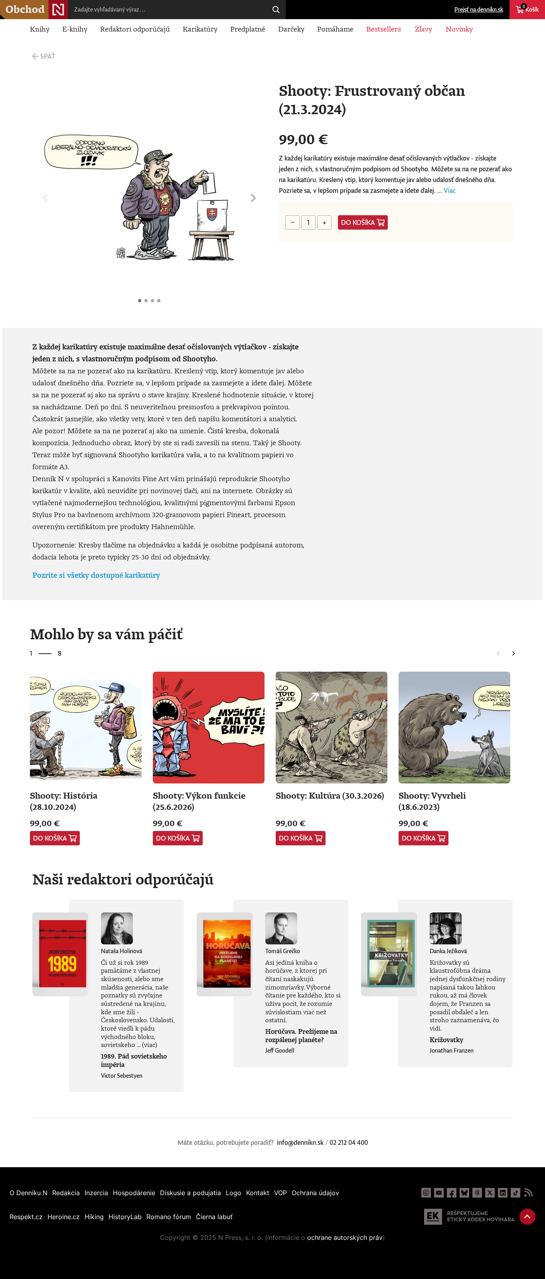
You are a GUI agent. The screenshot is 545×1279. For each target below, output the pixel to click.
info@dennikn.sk (300, 1142)
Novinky (459, 29)
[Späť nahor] (527, 1217)
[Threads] (477, 1192)
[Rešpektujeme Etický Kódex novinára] (469, 1217)
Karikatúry (200, 29)
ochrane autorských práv (345, 1237)
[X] (490, 1192)
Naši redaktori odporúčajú (122, 878)
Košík (531, 8)
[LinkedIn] (502, 1192)
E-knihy (74, 29)
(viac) (149, 1044)
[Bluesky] (464, 1192)
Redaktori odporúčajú (135, 29)
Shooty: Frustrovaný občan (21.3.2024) (139, 300)
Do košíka (358, 222)
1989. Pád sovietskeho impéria (134, 1060)
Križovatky (446, 1039)
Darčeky (291, 29)
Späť (47, 56)
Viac (450, 190)
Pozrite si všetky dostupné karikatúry (96, 575)
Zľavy (423, 29)
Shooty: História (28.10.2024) (63, 800)
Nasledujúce (253, 198)
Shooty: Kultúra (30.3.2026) (330, 795)
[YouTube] (438, 1192)
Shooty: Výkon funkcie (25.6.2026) (199, 800)
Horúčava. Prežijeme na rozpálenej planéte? (301, 1035)
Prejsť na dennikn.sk (478, 9)
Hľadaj (276, 9)
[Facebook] (451, 1192)
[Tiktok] (515, 1192)
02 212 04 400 (349, 1142)
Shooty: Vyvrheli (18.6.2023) (432, 800)
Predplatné (247, 29)
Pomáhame (335, 29)
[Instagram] (426, 1192)
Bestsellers (383, 29)
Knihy (39, 29)
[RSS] (528, 1192)
